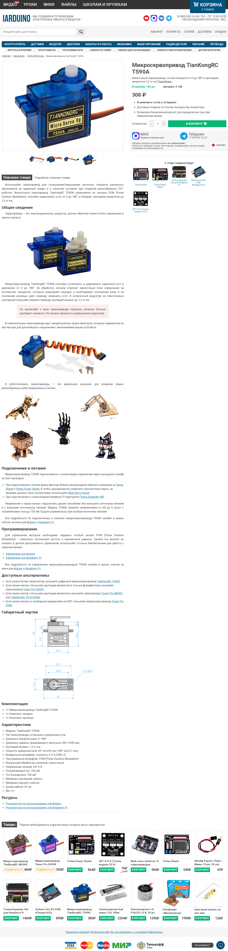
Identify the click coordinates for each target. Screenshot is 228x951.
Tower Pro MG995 (112, 593)
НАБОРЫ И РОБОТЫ (98, 44)
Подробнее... (165, 81)
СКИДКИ (220, 31)
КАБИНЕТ (157, 31)
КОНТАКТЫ (173, 31)
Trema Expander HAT (92, 496)
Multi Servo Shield (78, 492)
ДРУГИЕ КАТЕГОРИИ (209, 50)
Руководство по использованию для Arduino (33, 803)
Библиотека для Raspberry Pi (23, 557)
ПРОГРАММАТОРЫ (73, 50)
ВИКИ (49, 4)
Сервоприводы (35, 56)
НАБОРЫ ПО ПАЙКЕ (100, 50)
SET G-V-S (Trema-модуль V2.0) (141, 210)
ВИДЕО (10, 4)
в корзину (194, 123)
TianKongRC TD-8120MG (25, 597)
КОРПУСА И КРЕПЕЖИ (19, 50)
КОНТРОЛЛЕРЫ (15, 44)
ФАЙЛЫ (68, 4)
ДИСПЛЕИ (73, 44)
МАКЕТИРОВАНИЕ (149, 44)
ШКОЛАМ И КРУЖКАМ (105, 4)
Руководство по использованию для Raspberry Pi (37, 807)
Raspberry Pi (46, 522)
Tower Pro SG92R (33, 589)
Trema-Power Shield (160, 186)
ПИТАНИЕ (198, 44)
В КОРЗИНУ (74, 869)
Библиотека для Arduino (20, 553)
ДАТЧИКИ (37, 44)
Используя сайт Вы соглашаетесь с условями (118, 932)
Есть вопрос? (202, 945)
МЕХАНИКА (124, 44)
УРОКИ (30, 4)
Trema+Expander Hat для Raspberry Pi (179, 182)
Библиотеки (155, 932)
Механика (19, 56)
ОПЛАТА (189, 31)
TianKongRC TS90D (108, 581)
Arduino (31, 522)
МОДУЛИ (55, 44)
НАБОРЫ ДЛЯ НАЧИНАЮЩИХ (134, 50)
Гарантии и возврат (78, 932)
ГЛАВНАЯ (6, 56)
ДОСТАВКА (204, 31)
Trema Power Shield (27, 488)
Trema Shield (141, 185)
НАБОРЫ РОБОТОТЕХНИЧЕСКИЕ (174, 50)
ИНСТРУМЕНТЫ (47, 50)
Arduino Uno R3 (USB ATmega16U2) (198, 182)
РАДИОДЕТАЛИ (176, 44)
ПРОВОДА (216, 44)
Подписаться (14, 869)
